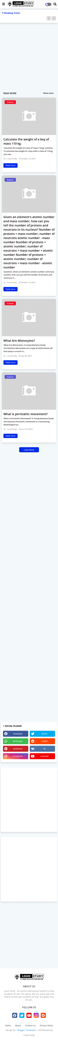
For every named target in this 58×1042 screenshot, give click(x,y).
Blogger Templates (26, 1030)
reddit (44, 741)
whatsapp (18, 741)
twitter (44, 733)
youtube (44, 756)
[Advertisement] (29, 54)
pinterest (17, 748)
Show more (48, 93)
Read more (10, 165)
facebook (17, 733)
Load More (29, 449)
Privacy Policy (46, 1025)
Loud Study (29, 1035)
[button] (49, 18)
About (18, 1025)
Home (8, 1025)
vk (44, 748)
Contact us (30, 1025)
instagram (18, 756)
